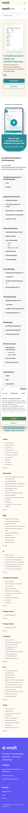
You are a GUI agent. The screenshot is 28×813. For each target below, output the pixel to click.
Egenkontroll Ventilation (11, 658)
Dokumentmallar (8, 15)
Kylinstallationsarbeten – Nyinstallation (15, 483)
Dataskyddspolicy (6, 806)
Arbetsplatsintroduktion (11, 455)
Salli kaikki (14, 418)
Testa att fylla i (14, 80)
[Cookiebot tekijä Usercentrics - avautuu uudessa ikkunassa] (20, 389)
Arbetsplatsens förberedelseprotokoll (15, 526)
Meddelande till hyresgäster (12, 591)
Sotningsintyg (8, 725)
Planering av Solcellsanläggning (13, 569)
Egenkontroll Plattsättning (12, 533)
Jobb (3, 795)
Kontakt (4, 798)
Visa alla (5, 467)
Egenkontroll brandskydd (11, 452)
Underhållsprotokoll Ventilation (13, 642)
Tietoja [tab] (23, 393)
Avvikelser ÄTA (9, 457)
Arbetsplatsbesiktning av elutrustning (15, 557)
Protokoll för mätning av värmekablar (14, 562)
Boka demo (14, 86)
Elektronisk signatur (8, 775)
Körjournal (8, 459)
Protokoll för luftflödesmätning (13, 684)
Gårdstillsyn (8, 602)
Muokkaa (13, 423)
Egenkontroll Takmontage (12, 519)
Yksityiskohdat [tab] (14, 393)
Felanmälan (8, 600)
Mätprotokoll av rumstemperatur (13, 583)
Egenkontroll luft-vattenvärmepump (14, 680)
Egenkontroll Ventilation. (11, 644)
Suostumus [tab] (5, 393)
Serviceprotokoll (9, 586)
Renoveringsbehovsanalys (12, 597)
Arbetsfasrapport (9, 443)
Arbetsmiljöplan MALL (10, 481)
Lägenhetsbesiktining (10, 588)
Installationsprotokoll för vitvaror (13, 682)
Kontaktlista (8, 447)
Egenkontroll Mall (9, 445)
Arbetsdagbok (9, 535)
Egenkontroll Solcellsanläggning (13, 559)
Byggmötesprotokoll (10, 523)
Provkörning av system (11, 696)
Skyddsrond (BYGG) (10, 495)
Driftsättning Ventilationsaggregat (14, 651)
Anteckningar (8, 464)
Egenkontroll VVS (9, 675)
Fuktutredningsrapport (11, 718)
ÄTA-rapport (8, 462)
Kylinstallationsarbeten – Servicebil (14, 486)
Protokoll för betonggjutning (12, 521)
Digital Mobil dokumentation (10, 779)
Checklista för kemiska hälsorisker (14, 493)
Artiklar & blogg (6, 791)
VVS (5, 75)
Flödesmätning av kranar (11, 694)
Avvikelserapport (9, 450)
